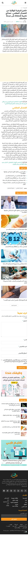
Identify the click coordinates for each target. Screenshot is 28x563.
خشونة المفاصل (11, 188)
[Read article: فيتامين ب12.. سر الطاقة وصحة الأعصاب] (14, 238)
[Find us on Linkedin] (18, 490)
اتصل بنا (8, 526)
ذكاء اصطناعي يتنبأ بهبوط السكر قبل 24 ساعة (14, 180)
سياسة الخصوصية (23, 526)
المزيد (16, 504)
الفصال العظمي (19, 188)
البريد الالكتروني (23, 513)
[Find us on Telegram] (4, 490)
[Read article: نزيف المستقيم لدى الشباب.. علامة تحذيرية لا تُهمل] (14, 273)
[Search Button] (2, 2)
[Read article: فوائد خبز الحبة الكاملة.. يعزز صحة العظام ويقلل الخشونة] (24, 422)
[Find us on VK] (11, 490)
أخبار (8, 503)
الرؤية (21, 524)
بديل (8, 499)
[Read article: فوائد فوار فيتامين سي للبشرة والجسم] (14, 221)
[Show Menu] (25, 2)
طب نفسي (24, 506)
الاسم (25, 339)
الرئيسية (25, 7)
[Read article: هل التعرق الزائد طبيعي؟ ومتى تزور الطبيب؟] (14, 291)
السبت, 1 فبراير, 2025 (8, 21)
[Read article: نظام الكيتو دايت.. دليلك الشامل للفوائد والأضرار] (24, 417)
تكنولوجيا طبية (14, 502)
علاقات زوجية (14, 498)
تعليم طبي (6, 498)
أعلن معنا (15, 526)
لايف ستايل (15, 500)
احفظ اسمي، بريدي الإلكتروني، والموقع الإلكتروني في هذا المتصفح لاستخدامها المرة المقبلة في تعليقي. (15, 361)
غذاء (26, 502)
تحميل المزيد (14, 305)
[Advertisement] (14, 67)
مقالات (7, 505)
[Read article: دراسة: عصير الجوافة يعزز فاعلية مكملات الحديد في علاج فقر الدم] (24, 405)
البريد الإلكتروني (22, 346)
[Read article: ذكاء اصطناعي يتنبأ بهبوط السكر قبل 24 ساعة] (14, 255)
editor (17, 21)
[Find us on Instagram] (14, 490)
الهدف (10, 524)
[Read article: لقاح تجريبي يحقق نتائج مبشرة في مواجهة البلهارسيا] (14, 202)
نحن (26, 524)
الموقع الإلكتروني (22, 353)
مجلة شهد (12, 530)
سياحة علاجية (6, 501)
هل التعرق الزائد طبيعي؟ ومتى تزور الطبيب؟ (15, 300)
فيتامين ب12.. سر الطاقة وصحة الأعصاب (15, 178)
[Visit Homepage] (14, 2)
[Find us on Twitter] (21, 490)
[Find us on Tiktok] (7, 490)
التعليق (24, 321)
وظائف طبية (15, 506)
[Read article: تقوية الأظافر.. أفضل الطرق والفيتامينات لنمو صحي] (24, 434)
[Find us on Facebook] (25, 490)
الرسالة (16, 524)
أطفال (25, 504)
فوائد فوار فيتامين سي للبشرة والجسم (15, 175)
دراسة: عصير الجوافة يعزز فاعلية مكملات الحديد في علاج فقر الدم (10, 404)
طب (21, 7)
